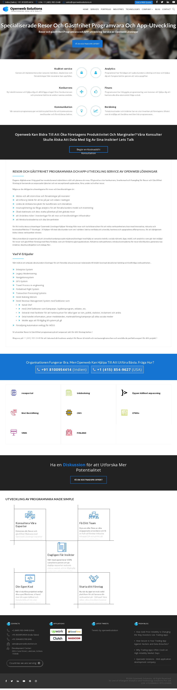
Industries (118, 9)
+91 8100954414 (63, 369)
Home (85, 9)
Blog (157, 9)
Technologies (133, 9)
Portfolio (106, 9)
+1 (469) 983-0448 (31, 338)
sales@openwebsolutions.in (79, 2)
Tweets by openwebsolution (105, 630)
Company (146, 9)
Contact (166, 9)
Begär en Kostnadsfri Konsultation (88, 150)
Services (94, 9)
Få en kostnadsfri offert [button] (87, 44)
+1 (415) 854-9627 (119, 369)
